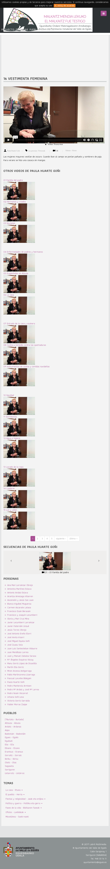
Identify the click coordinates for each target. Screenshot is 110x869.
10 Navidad (8, 395)
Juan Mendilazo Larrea (17, 652)
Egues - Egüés (11, 737)
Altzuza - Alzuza (70, 151)
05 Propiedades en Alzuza (15, 273)
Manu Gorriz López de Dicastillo (22, 663)
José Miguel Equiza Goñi (18, 641)
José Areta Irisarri (15, 637)
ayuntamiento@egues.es (95, 862)
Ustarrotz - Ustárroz (14, 773)
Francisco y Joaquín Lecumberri (22, 615)
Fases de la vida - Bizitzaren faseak (23, 808)
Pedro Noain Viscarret (17, 693)
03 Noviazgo (9, 223)
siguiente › (61, 538)
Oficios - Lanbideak (15, 812)
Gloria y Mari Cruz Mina (18, 618)
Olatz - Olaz (10, 762)
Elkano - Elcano (12, 748)
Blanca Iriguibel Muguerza (19, 604)
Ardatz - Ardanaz (13, 726)
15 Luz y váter (10, 510)
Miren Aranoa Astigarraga (19, 671)
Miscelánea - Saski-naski (17, 816)
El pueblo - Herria (14, 794)
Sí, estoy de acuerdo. (65, 5)
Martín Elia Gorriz (15, 667)
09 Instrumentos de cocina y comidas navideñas (26, 366)
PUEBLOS (35, 29)
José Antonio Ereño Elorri (19, 633)
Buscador (47, 29)
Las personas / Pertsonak (36, 151)
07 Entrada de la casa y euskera (19, 323)
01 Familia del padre (13, 180)
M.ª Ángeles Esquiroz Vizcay (20, 659)
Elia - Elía (9, 744)
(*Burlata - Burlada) (14, 719)
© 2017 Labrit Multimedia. (94, 844)
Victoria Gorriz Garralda (18, 700)
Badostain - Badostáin (15, 734)
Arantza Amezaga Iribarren (20, 596)
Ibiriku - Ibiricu (11, 759)
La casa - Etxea (13, 790)
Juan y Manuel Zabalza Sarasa (21, 656)
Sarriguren (10, 769)
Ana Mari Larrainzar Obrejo (20, 585)
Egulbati (8, 741)
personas (22, 29)
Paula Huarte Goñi (13, 151)
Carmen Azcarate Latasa (19, 607)
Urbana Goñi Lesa (15, 697)
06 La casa (8, 295)
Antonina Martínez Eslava (19, 589)
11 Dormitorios (10, 416)
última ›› (73, 538)
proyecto (7, 29)
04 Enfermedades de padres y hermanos (23, 252)
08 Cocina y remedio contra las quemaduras (24, 345)
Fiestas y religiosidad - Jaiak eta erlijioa (25, 799)
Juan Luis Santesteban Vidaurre (22, 648)
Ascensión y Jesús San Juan (20, 600)
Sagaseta (9, 766)
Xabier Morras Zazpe (17, 704)
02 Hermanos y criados (14, 201)
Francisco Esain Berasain (19, 611)
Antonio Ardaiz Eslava (17, 592)
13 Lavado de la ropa (13, 467)
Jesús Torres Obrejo (16, 630)
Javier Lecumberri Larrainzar (21, 622)
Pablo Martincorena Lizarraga (21, 674)
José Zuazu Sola (15, 645)
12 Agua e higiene (11, 438)
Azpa (7, 730)
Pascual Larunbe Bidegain (19, 678)
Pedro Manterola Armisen (19, 686)
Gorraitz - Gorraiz (13, 755)
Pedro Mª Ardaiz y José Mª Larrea (23, 689)
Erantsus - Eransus (14, 751)
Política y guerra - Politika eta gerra (23, 803)
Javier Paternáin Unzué (18, 626)
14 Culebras (9, 488)
